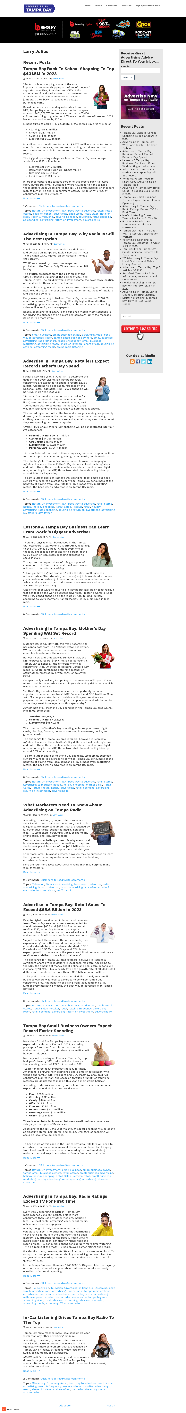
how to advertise (48, 887)
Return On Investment (46, 210)
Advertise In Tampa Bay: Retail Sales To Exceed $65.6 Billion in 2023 (64, 907)
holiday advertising (62, 787)
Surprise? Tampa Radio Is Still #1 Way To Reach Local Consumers (139, 276)
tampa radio (75, 1290)
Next (110, 1405)
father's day (35, 512)
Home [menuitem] (88, 5)
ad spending (31, 219)
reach (100, 210)
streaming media (44, 346)
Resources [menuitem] (111, 5)
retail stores (104, 503)
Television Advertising (59, 884)
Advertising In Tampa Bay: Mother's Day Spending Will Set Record (64, 631)
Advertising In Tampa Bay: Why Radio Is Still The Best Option (139, 145)
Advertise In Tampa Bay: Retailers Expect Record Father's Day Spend (66, 363)
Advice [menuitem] (98, 5)
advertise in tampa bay (70, 1294)
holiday (27, 506)
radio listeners (47, 340)
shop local (75, 213)
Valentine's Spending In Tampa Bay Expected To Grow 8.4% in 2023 (141, 242)
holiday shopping (43, 506)
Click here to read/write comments (61, 206)
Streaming (100, 1287)
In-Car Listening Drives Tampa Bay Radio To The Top (140, 217)
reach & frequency (42, 216)
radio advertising (55, 1290)
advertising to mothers (37, 784)
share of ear (91, 343)
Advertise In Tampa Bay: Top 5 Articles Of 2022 (141, 269)
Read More (30, 198)
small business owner (66, 334)
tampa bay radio (98, 1297)
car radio (97, 1300)
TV (33, 1287)
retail (26, 216)
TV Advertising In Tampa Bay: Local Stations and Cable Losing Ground (140, 261)
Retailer (105, 213)
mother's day (94, 784)
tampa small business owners (73, 337)
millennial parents (34, 1297)
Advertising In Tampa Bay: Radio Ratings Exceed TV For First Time (65, 1199)
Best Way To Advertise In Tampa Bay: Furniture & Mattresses (137, 224)
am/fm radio (64, 890)
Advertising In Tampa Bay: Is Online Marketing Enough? (140, 293)
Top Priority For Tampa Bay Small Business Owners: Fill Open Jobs (140, 252)
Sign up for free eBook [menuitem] (148, 5)
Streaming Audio (92, 334)
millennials (86, 1287)
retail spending (102, 216)
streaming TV (54, 1303)
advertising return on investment (60, 219)
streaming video (33, 1300)
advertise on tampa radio (38, 1294)
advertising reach (66, 216)
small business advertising (96, 1172)
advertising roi (91, 219)
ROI (64, 210)
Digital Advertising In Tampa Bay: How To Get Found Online (139, 300)
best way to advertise (81, 210)
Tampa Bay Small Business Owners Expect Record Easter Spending (67, 1028)
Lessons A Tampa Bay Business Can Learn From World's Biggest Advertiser (66, 529)
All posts (65, 1405)
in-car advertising (72, 887)
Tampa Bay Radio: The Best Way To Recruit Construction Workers (140, 233)
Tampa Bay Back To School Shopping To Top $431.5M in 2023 (139, 135)
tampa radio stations (97, 1290)
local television (45, 890)
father (48, 512)
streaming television (78, 1300)
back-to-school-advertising (50, 213)
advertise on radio (95, 887)
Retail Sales (91, 213)
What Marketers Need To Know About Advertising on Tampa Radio (62, 807)
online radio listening (70, 346)
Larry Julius (58, 79)
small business (41, 334)
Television (38, 884)
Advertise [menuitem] (126, 5)
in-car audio (79, 1297)
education (85, 216)
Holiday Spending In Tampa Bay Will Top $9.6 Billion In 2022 (139, 285)
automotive (86, 1386)
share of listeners (71, 343)
